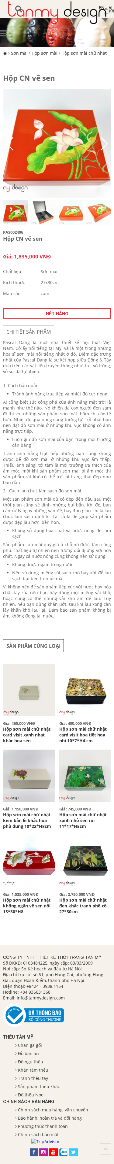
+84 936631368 (35, 992)
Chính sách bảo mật (38, 1134)
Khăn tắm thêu (33, 1070)
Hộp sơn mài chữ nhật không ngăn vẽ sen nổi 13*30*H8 (26, 905)
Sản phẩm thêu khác (39, 1086)
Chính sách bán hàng (28, 1101)
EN (102, 7)
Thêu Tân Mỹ (18, 1037)
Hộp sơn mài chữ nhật (84, 53)
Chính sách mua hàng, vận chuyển (53, 1110)
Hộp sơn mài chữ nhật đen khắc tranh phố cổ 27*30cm (83, 905)
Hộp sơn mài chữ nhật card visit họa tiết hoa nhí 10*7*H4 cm (83, 734)
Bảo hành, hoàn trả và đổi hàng (50, 1118)
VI (110, 7)
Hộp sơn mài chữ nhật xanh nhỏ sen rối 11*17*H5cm (83, 820)
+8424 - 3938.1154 (44, 986)
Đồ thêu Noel (31, 1095)
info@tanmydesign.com (41, 998)
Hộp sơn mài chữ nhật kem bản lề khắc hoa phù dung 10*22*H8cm (27, 820)
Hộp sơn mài (44, 53)
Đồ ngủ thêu (30, 1062)
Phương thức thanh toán (43, 1126)
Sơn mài (19, 53)
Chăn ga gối (30, 1045)
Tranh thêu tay (33, 1078)
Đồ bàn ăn (28, 1053)
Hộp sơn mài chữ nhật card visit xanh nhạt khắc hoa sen (26, 734)
